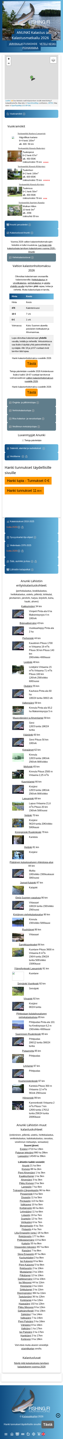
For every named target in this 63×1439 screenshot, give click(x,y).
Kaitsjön (26, 1243)
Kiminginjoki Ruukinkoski (28, 832)
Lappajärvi (23, 1156)
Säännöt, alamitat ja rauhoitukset (25, 448)
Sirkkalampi (26, 1289)
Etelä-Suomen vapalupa (28, 897)
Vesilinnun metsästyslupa (24, 426)
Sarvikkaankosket (28, 944)
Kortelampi (26, 1300)
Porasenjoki (26, 1194)
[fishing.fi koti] (12, 1434)
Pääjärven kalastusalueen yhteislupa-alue (31, 862)
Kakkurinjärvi (28, 606)
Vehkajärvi (26, 1222)
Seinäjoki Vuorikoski (28, 983)
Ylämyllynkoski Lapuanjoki (28, 968)
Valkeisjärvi (28, 703)
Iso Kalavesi (26, 1261)
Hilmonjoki (28, 1098)
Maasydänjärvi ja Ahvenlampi (28, 718)
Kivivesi (26, 1169)
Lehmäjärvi (26, 1211)
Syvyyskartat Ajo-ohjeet (21, 537)
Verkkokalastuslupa (22, 410)
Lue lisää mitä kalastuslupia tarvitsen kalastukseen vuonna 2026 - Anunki (31, 248)
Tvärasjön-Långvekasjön (26, 1190)
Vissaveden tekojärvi (25, 1247)
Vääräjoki (28, 735)
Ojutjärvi (28, 686)
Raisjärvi (26, 1250)
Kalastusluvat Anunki (19, 232)
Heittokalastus (38, 279)
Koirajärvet (28, 750)
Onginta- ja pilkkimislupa (24, 402)
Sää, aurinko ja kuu (20, 561)
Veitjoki (28, 815)
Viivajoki (28, 998)
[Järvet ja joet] (23, 1434)
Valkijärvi (26, 1328)
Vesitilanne (15, 456)
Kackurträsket (26, 1257)
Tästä (31, 364)
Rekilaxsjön (26, 1268)
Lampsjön (26, 1187)
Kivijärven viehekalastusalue (28, 914)
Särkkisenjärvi (25, 1279)
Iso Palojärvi (25, 1332)
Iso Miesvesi (25, 1282)
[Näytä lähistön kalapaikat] (33, 1434)
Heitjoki (28, 847)
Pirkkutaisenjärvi (25, 1240)
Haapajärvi (24, 1303)
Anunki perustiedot (18, 224)
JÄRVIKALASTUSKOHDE (23, 44)
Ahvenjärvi (26, 1180)
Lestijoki (28, 662)
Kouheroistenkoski (28, 1081)
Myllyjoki (28, 766)
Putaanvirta (28, 1051)
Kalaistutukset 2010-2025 (20, 524)
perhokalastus (34, 283)
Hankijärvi (26, 1335)
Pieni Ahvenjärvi (26, 1172)
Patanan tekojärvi (24, 1152)
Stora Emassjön (26, 1254)
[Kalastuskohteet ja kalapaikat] (17, 1434)
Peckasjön (25, 1201)
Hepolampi (26, 1286)
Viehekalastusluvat (21, 257)
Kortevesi (26, 1339)
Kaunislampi (28, 781)
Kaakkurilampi (26, 1176)
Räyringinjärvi (24, 1293)
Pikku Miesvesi (26, 1307)
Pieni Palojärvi (25, 1321)
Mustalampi (26, 1272)
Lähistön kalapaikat (20, 569)
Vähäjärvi (26, 1325)
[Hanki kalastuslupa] (39, 1434)
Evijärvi (24, 1149)
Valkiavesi (26, 1204)
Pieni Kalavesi (26, 1265)
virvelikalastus (20, 283)
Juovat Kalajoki (28, 882)
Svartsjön (26, 1218)
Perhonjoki (28, 638)
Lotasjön (25, 1215)
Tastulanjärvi (25, 1296)
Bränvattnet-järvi (28, 623)
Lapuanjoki (28, 798)
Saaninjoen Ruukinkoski (28, 1034)
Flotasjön (26, 1229)
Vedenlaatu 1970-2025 (19, 548)
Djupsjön (26, 1197)
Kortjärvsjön (26, 1208)
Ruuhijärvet (28, 929)
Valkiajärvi (25, 1318)
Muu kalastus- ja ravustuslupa (27, 418)
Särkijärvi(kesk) (26, 1311)
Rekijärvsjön (25, 1236)
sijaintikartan (27, 1348)
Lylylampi (28, 1066)
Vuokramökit (16, 113)
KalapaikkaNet (30, 1416)
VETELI (44, 44)
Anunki (25, 1165)
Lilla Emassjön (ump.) (26, 1233)
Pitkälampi (25, 1275)
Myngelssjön (26, 1226)
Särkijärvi (26, 1314)
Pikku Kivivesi (26, 1183)
